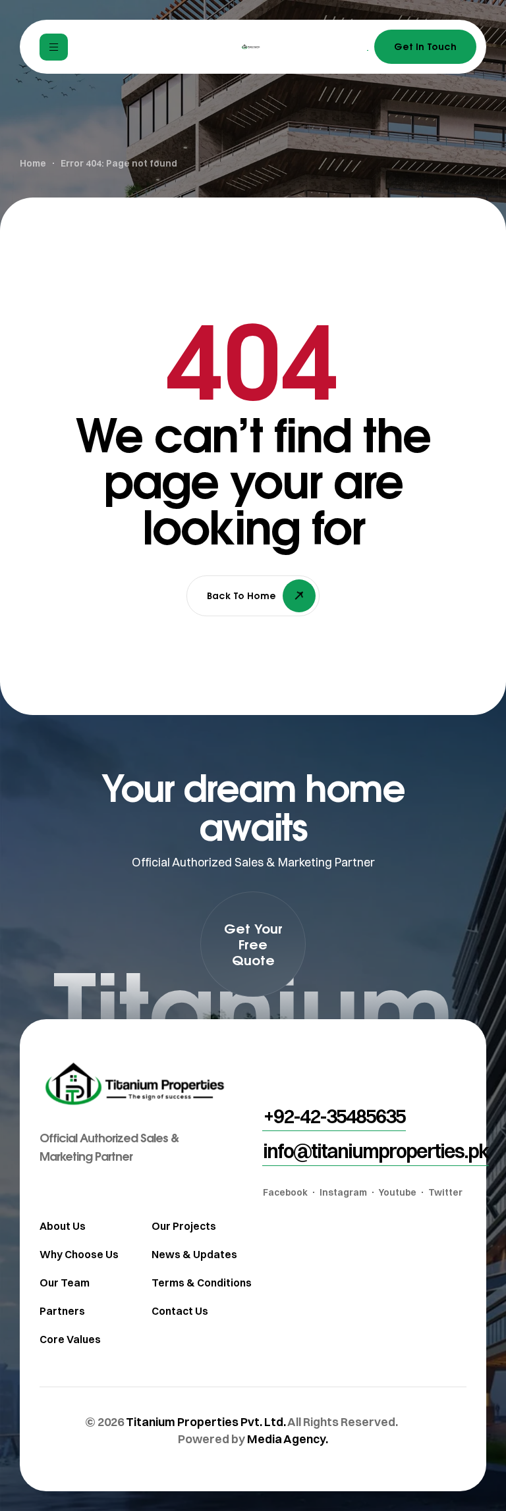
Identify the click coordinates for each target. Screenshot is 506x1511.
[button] (253, 944)
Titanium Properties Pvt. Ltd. (206, 1421)
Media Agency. (287, 1438)
